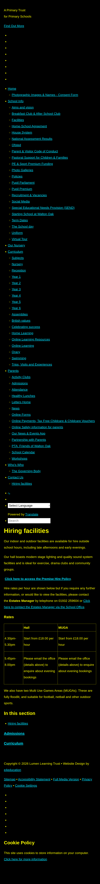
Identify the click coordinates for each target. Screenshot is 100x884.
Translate (31, 514)
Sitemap (9, 779)
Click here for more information (25, 859)
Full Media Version (66, 779)
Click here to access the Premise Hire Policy (38, 579)
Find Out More (14, 26)
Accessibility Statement (34, 779)
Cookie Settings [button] (26, 785)
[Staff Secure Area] (9, 493)
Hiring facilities (18, 723)
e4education (12, 770)
